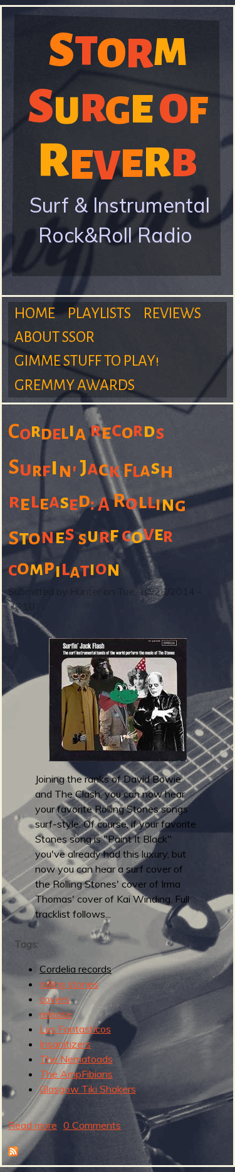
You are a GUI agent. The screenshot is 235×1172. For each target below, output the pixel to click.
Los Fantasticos (75, 1029)
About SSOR (54, 337)
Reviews (172, 313)
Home (34, 313)
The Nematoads (76, 1059)
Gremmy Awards (74, 385)
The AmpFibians (76, 1074)
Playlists (99, 313)
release (55, 1014)
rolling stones (68, 984)
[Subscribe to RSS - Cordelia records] (13, 1152)
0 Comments (92, 1125)
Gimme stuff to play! (86, 361)
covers (54, 999)
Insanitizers (65, 1044)
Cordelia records (75, 969)
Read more (32, 1125)
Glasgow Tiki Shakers (87, 1089)
